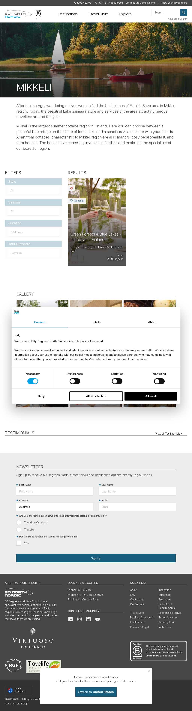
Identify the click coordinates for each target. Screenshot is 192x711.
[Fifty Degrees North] (18, 14)
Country (23, 500)
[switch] (75, 381)
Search (183, 12)
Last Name (107, 484)
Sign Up (96, 558)
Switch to (96, 692)
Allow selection (96, 396)
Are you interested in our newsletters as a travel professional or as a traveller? (63, 515)
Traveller (29, 529)
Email (104, 500)
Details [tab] (96, 322)
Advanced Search (177, 18)
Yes (26, 543)
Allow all (151, 396)
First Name (25, 484)
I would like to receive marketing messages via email (48, 536)
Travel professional (36, 522)
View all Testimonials (167, 433)
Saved (74, 188)
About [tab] (152, 322)
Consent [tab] (39, 322)
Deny (41, 396)
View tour (97, 222)
